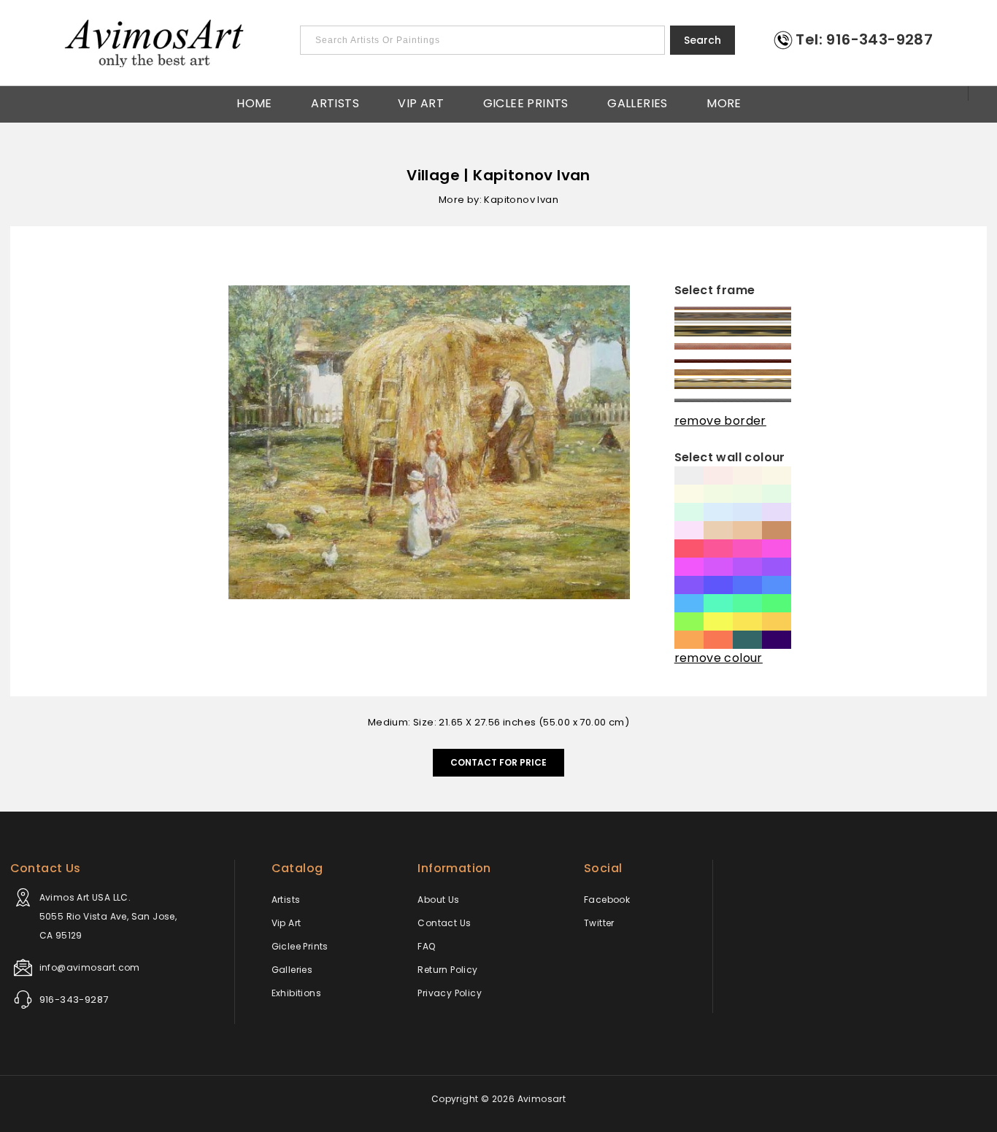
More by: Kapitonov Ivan (498, 200)
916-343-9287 (74, 999)
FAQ (426, 946)
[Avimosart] (155, 43)
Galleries (637, 102)
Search (702, 40)
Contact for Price (498, 762)
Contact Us (444, 923)
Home (254, 102)
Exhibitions (296, 993)
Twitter (599, 923)
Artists (335, 102)
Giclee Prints (526, 102)
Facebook (607, 899)
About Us (438, 899)
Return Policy (447, 969)
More (724, 102)
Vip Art (421, 102)
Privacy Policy (449, 993)
